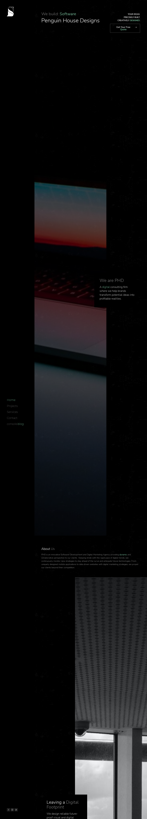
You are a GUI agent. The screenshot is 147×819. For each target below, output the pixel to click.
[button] (125, 28)
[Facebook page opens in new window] (8, 809)
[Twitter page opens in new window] (16, 809)
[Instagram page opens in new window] (12, 809)
